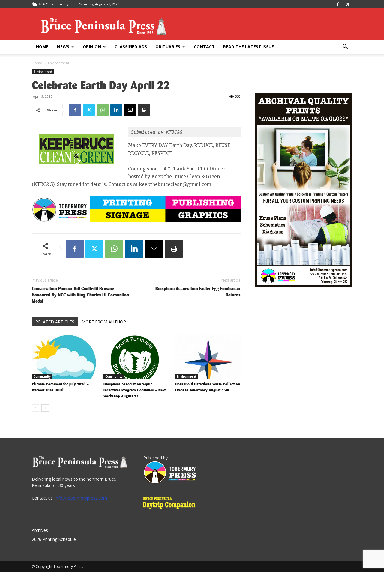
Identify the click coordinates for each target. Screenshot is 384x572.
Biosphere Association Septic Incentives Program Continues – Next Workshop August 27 (135, 390)
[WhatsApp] (103, 110)
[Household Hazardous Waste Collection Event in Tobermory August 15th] (208, 356)
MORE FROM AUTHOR (104, 322)
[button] (345, 47)
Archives (40, 530)
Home (42, 46)
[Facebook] (337, 4)
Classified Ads (131, 46)
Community (42, 376)
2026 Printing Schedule (54, 539)
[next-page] (45, 408)
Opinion (92, 46)
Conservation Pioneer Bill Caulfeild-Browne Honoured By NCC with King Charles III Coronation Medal (80, 295)
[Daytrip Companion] (171, 510)
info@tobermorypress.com (81, 498)
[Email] (130, 110)
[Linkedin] (116, 110)
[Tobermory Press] (169, 482)
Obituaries (167, 46)
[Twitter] (347, 4)
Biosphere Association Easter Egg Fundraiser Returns (198, 292)
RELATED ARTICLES (54, 322)
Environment (43, 71)
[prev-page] (35, 408)
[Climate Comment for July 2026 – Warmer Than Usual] (64, 356)
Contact (204, 46)
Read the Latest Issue (248, 46)
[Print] (144, 110)
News (63, 46)
